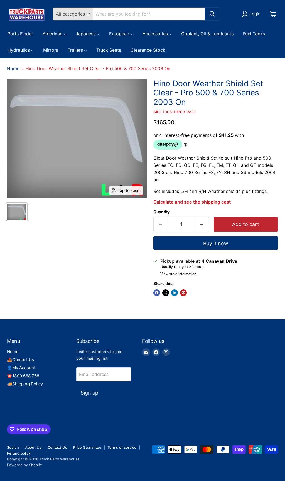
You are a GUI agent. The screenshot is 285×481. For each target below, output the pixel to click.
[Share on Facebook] (156, 292)
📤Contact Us (20, 359)
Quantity (161, 212)
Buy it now (215, 243)
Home (13, 68)
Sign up (89, 393)
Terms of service (121, 447)
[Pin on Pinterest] (183, 292)
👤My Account (21, 367)
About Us (33, 447)
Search (13, 447)
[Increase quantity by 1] (202, 224)
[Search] (212, 14)
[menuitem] (20, 33)
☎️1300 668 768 (23, 375)
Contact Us (57, 447)
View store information (178, 274)
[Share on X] (165, 292)
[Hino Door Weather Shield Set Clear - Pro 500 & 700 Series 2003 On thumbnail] (16, 212)
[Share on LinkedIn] (174, 292)
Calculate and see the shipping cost (192, 201)
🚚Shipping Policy (25, 383)
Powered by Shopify (24, 465)
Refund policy (19, 453)
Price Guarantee (87, 447)
